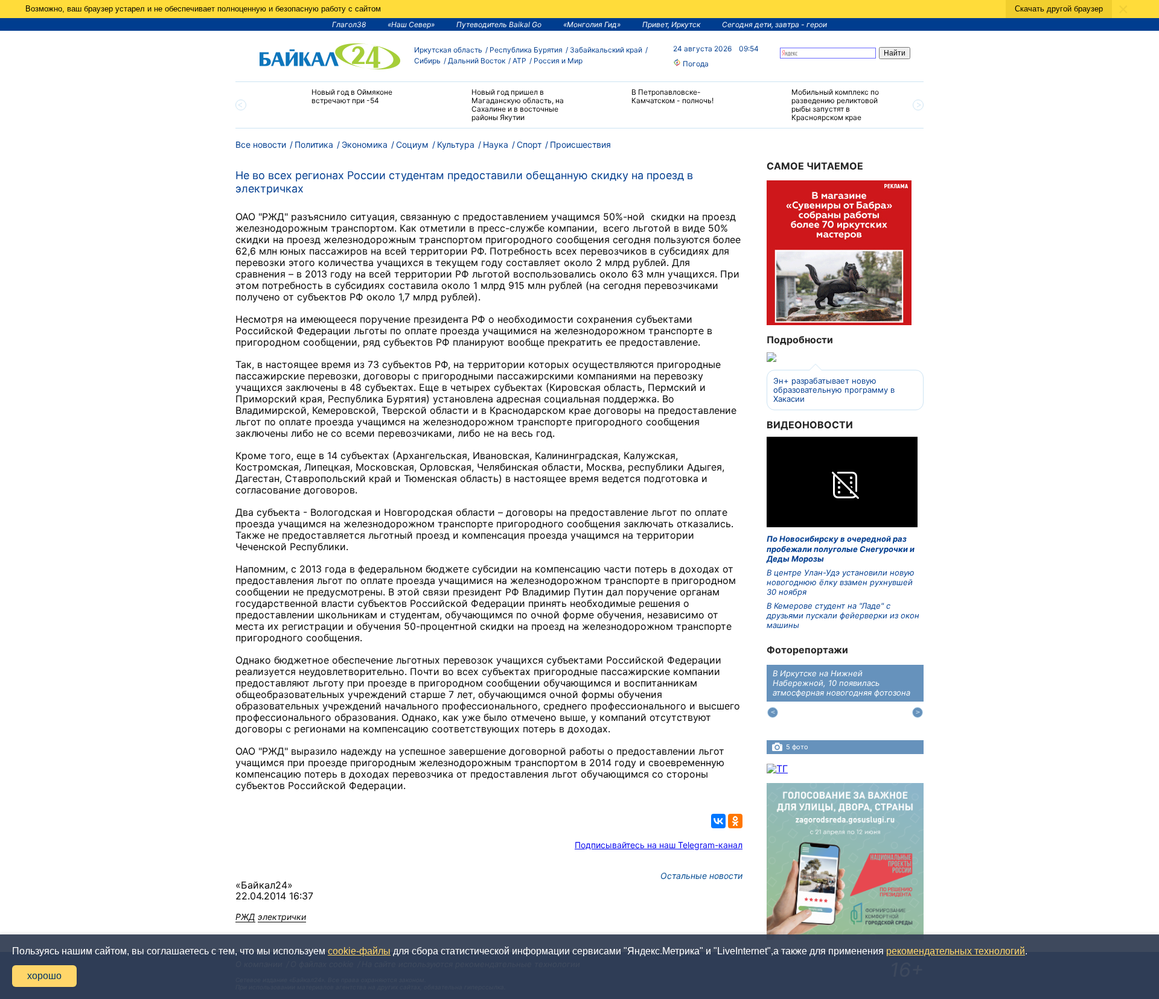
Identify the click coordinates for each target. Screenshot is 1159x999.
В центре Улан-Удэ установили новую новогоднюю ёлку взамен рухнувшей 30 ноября (841, 582)
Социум (412, 144)
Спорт (529, 144)
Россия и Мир (558, 60)
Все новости (260, 144)
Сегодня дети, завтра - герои (774, 24)
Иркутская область (448, 49)
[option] (340, 101)
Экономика (365, 144)
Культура (455, 144)
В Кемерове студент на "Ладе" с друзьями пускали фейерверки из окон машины (843, 615)
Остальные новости (701, 876)
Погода (695, 63)
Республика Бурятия (526, 49)
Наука (495, 144)
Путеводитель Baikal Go (498, 24)
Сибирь (427, 60)
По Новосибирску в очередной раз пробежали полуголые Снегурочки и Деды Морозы (841, 548)
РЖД (245, 917)
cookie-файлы (359, 951)
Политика (314, 144)
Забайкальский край (606, 49)
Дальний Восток (476, 60)
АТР (519, 60)
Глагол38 (349, 24)
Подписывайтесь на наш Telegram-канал (658, 845)
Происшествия (580, 144)
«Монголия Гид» (592, 24)
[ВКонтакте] (718, 821)
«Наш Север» (411, 24)
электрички (282, 917)
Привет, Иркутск (671, 24)
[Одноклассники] (735, 821)
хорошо (44, 976)
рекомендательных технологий (955, 951)
